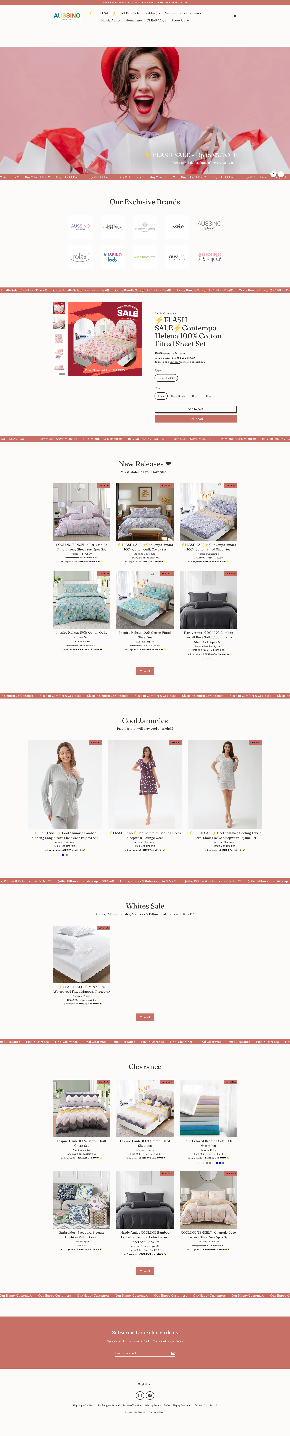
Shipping (175, 361)
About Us (178, 20)
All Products (130, 13)
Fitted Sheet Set (166, 377)
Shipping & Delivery (83, 1405)
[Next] (281, 174)
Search (214, 1405)
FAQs (167, 1405)
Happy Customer (182, 1405)
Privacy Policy (153, 1405)
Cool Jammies (190, 13)
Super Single (178, 396)
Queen (195, 396)
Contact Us (201, 1405)
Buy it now (196, 419)
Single (161, 396)
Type (158, 370)
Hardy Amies (111, 20)
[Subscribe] (172, 1353)
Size (157, 388)
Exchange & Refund (109, 1405)
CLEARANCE (157, 20)
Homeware (133, 20)
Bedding (151, 13)
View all (145, 671)
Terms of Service (132, 1405)
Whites (170, 13)
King (208, 396)
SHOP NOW (225, 161)
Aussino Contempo (165, 312)
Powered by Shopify (157, 1412)
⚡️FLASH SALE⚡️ (102, 13)
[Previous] (273, 174)
